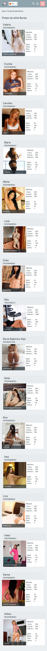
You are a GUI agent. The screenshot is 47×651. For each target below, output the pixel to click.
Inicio (4, 11)
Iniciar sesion (38, 3)
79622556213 (9, 303)
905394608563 (9, 28)
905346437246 (9, 342)
